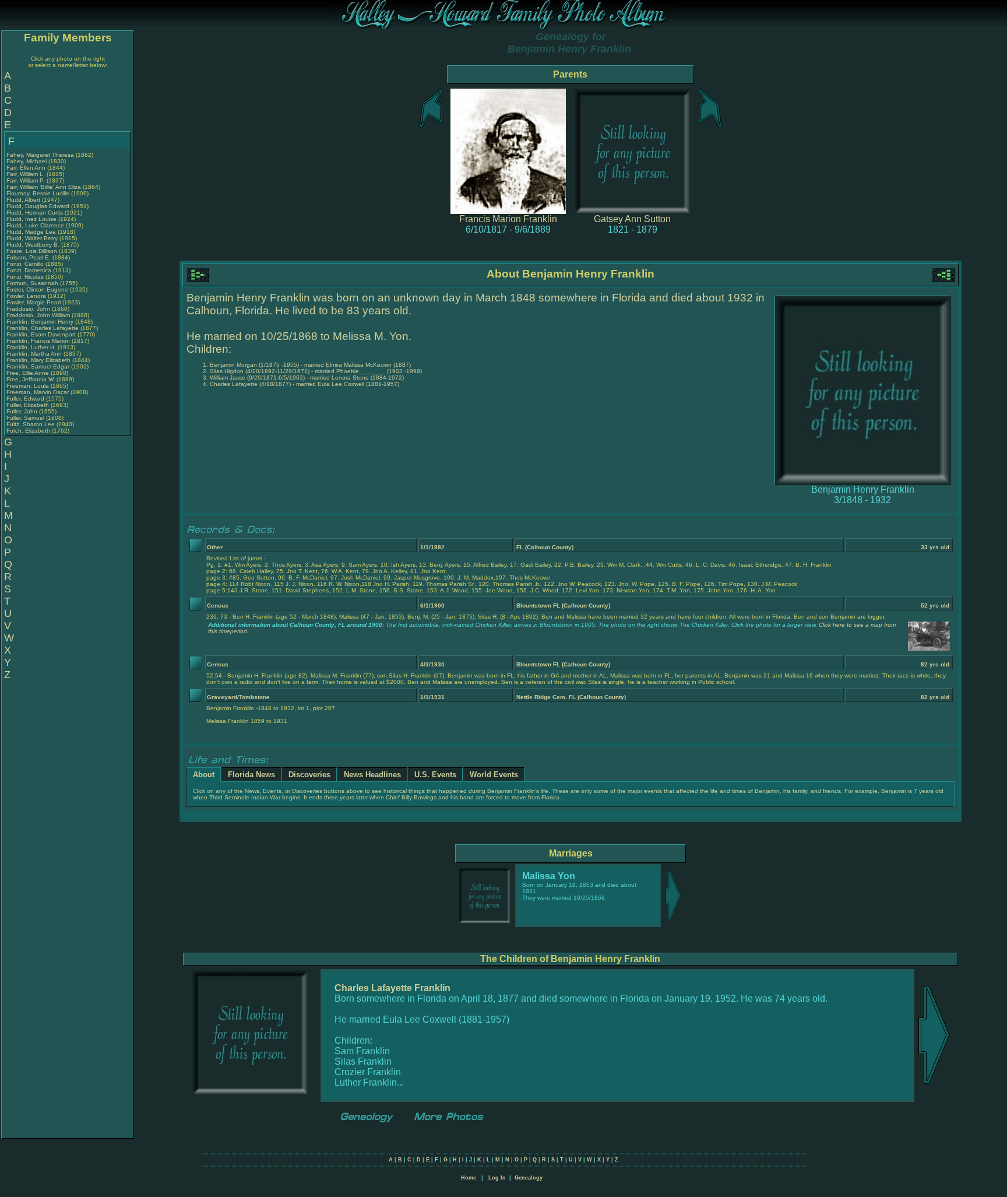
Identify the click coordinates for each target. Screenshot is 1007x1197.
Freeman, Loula (28, 385)
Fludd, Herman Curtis (34, 212)
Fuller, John (22, 411)
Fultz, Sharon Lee (30, 424)
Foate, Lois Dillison (31, 251)
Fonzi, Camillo (25, 264)
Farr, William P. (25, 180)
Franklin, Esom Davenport (41, 334)
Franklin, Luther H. (31, 347)
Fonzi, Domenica (29, 270)
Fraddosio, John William (38, 315)
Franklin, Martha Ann (34, 353)
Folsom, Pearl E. (28, 257)
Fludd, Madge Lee (31, 232)
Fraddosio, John (29, 309)
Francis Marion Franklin (508, 219)
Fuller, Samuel (26, 418)
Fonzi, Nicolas (25, 276)
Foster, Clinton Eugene (37, 289)
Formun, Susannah (33, 283)
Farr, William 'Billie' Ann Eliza (43, 187)
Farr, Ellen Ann (25, 167)
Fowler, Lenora (27, 296)
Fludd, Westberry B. (32, 244)
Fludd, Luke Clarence (35, 225)
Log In (497, 1178)
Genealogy (529, 1178)
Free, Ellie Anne (27, 373)
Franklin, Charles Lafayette (42, 328)
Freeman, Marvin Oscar (37, 392)
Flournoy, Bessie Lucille (37, 193)
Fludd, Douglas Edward (37, 206)
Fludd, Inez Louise (31, 219)
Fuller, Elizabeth (28, 405)
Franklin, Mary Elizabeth (38, 360)
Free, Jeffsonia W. (30, 379)
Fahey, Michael (27, 161)
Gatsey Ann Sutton (632, 219)
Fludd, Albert (24, 199)
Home (468, 1178)
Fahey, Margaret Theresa (40, 155)
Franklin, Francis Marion (38, 341)
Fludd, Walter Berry (32, 238)
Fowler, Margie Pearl (33, 302)
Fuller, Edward (26, 398)
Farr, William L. (25, 174)
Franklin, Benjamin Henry (39, 321)
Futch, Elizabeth (29, 430)
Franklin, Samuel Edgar (37, 366)
